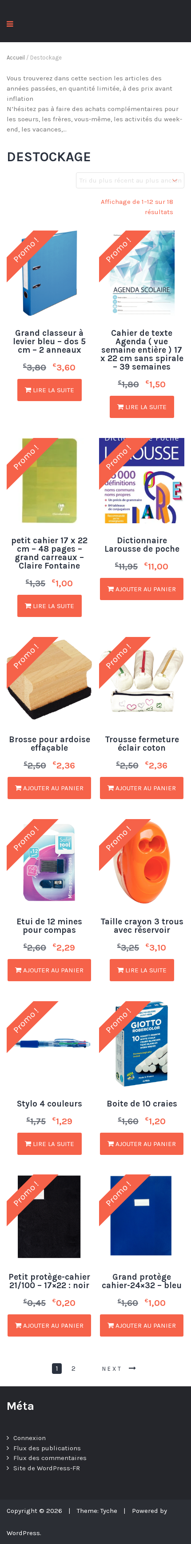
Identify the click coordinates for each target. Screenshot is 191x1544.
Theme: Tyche (97, 1511)
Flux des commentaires (50, 1458)
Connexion (29, 1438)
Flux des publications (47, 1448)
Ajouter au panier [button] (145, 589)
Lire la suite (52, 390)
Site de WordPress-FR (46, 1468)
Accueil (16, 57)
